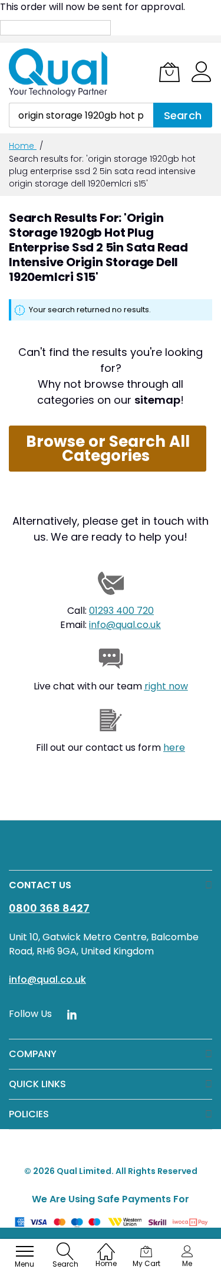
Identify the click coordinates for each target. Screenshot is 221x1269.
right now (166, 686)
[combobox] (81, 115)
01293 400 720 (121, 610)
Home (23, 146)
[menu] (25, 1251)
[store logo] (59, 72)
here (174, 747)
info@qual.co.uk (125, 625)
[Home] (106, 1245)
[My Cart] (169, 72)
